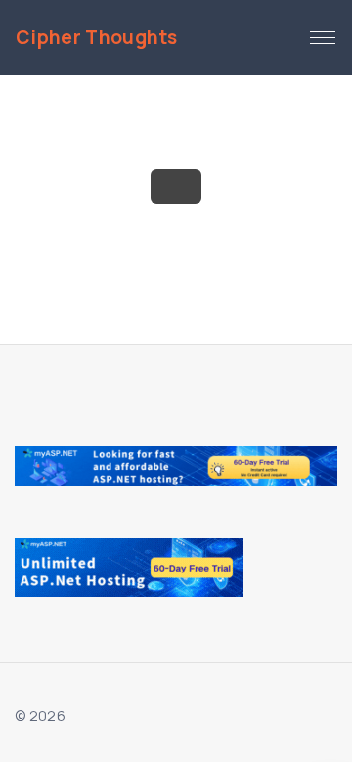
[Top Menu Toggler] (322, 38)
